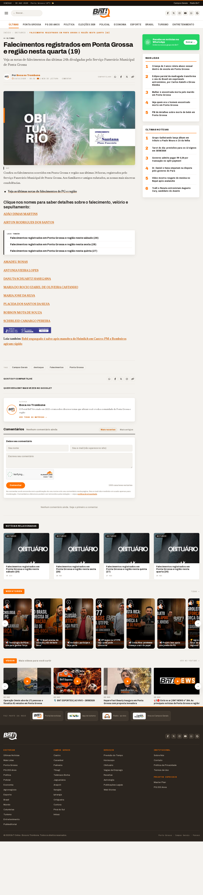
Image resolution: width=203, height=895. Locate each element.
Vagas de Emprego (113, 770)
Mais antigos (126, 430)
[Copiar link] (132, 76)
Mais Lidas (8, 760)
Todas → (195, 591)
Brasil (149, 24)
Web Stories (110, 790)
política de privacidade (87, 494)
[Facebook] (167, 13)
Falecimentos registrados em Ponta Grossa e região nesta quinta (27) (53, 251)
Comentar (66, 78)
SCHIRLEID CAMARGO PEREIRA (26, 321)
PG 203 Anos (52, 24)
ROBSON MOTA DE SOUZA (22, 312)
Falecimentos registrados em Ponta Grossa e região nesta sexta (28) (53, 244)
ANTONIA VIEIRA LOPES (21, 270)
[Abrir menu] (6, 13)
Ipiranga (58, 794)
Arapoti (57, 785)
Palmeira (58, 765)
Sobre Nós (159, 755)
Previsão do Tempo (113, 755)
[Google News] (197, 13)
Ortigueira (59, 800)
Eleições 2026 (87, 24)
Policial (104, 24)
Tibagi (57, 770)
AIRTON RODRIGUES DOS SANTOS (28, 222)
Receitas (108, 775)
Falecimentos (56, 367)
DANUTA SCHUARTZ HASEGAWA (27, 279)
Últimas (14, 24)
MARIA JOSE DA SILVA (19, 295)
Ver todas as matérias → (33, 417)
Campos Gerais (181, 3)
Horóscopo (109, 760)
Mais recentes (108, 430)
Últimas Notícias (11, 755)
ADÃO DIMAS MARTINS (20, 214)
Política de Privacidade (165, 765)
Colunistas (8, 809)
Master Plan (160, 782)
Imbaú (57, 814)
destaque (39, 367)
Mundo (6, 804)
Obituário (20, 33)
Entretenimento (183, 24)
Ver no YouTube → (190, 661)
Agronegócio (9, 790)
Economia (120, 24)
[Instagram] (179, 13)
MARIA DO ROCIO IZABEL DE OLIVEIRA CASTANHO (40, 287)
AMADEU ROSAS (15, 262)
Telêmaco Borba (62, 775)
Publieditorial (10, 824)
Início (7, 33)
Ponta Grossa (32, 24)
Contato (158, 760)
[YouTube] (185, 13)
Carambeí (58, 760)
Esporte (135, 24)
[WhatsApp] (191, 13)
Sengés (57, 790)
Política (69, 24)
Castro (57, 755)
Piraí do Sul (59, 809)
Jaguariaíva (59, 780)
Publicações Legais (113, 785)
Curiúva (57, 804)
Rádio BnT (195, 3)
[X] (173, 13)
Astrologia (109, 780)
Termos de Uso (161, 770)
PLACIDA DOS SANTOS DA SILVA (26, 304)
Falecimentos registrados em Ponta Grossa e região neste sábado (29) (54, 238)
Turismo (163, 24)
